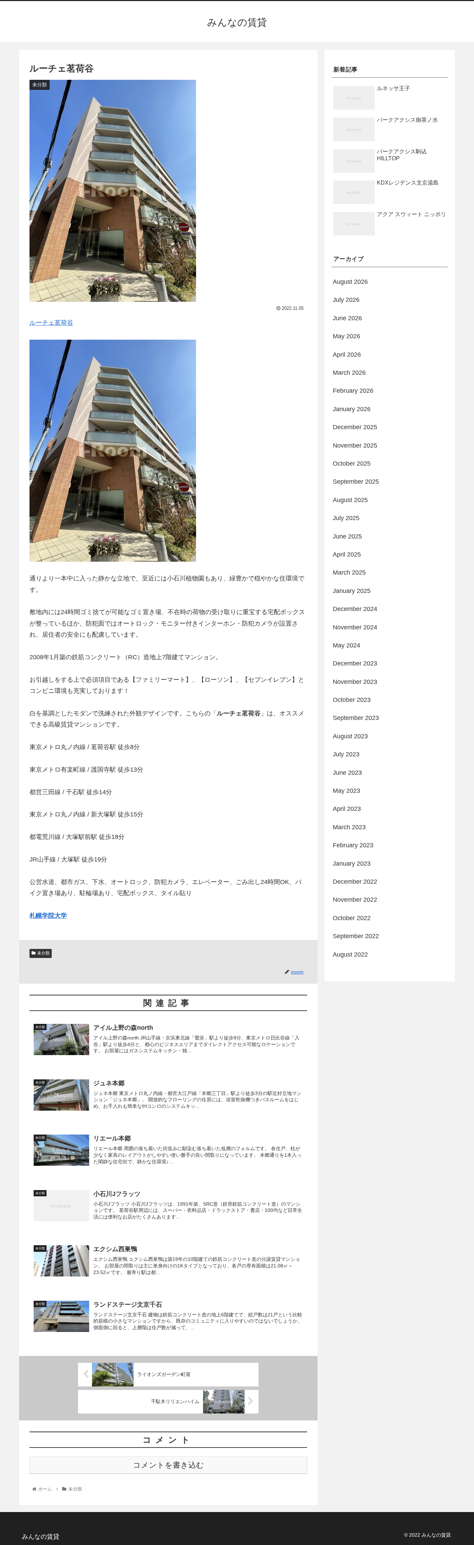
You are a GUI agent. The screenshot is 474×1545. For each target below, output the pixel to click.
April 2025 (347, 554)
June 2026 (347, 318)
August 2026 (350, 281)
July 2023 (346, 754)
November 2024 (355, 627)
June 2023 (347, 772)
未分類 (43, 953)
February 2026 (353, 390)
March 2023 (349, 827)
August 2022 (350, 954)
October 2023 (352, 699)
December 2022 (355, 881)
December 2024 (355, 608)
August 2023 (350, 736)
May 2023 (346, 790)
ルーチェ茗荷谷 (51, 322)
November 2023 (355, 681)
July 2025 (346, 518)
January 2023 (352, 863)
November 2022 (355, 899)
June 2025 (347, 536)
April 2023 (347, 808)
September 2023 (356, 717)
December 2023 (355, 663)
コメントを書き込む (168, 1465)
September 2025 (356, 481)
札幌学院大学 (48, 915)
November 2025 (355, 445)
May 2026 (346, 336)
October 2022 (352, 918)
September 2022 (356, 936)
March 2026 (349, 372)
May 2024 (346, 645)
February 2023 (353, 845)
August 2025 (350, 499)
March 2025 (349, 572)
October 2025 (352, 463)
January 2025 (352, 590)
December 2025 (355, 427)
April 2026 (347, 354)
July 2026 (346, 299)
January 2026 (352, 409)
